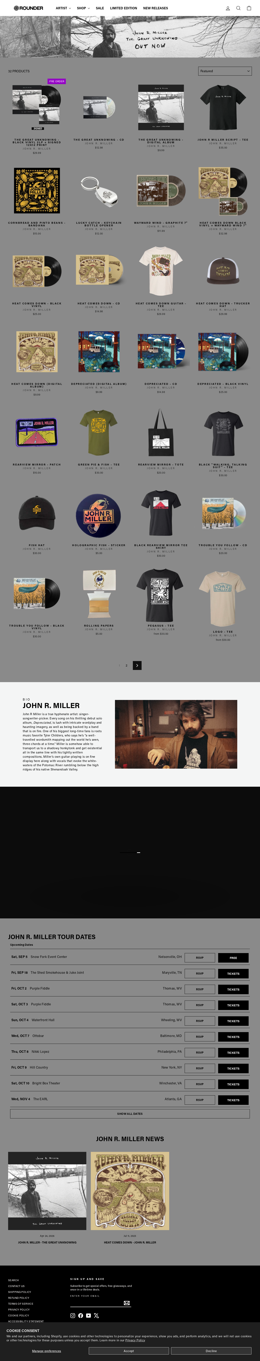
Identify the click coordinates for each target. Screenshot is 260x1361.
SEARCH (13, 1280)
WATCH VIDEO (132, 906)
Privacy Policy (135, 1340)
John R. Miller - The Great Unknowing (47, 1242)
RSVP (205, 957)
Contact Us (16, 1286)
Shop (82, 8)
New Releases (155, 8)
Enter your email (85, 1296)
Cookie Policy (18, 1315)
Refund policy (18, 1297)
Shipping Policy (19, 1292)
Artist (62, 8)
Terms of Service (20, 1303)
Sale (100, 8)
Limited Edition (123, 8)
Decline (211, 1351)
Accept (129, 1351)
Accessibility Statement (26, 1321)
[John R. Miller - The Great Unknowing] (47, 1191)
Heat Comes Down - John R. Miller (130, 1242)
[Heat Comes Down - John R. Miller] (130, 1191)
